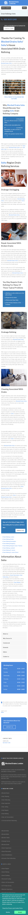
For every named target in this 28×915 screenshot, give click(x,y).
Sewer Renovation (14, 575)
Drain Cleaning (5, 796)
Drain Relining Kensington (9, 541)
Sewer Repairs (5, 868)
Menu (24, 7)
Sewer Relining (5, 872)
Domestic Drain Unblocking (8, 858)
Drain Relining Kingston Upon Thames (12, 545)
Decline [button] (8, 912)
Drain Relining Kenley (8, 539)
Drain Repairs (17, 582)
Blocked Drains (5, 793)
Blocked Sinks (5, 830)
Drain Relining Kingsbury (9, 543)
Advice (5, 652)
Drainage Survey (6, 841)
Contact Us (20, 530)
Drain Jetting (5, 807)
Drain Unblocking (6, 800)
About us (5, 634)
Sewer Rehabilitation (7, 855)
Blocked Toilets (6, 837)
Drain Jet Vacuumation (7, 817)
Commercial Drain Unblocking (9, 820)
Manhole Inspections (7, 889)
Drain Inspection (6, 803)
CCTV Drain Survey (6, 885)
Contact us (6, 656)
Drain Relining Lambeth (9, 548)
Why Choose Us (7, 638)
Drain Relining (5, 813)
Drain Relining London (8, 537)
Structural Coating (6, 879)
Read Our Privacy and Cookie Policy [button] (12, 908)
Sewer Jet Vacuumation (8, 882)
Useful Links (6, 864)
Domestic (5, 647)
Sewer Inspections (6, 848)
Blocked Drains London (14, 763)
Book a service (6, 7)
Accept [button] (20, 912)
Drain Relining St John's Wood (10, 552)
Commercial (6, 643)
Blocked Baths (5, 834)
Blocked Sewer (5, 844)
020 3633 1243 (10, 19)
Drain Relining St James (9, 550)
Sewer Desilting (6, 875)
